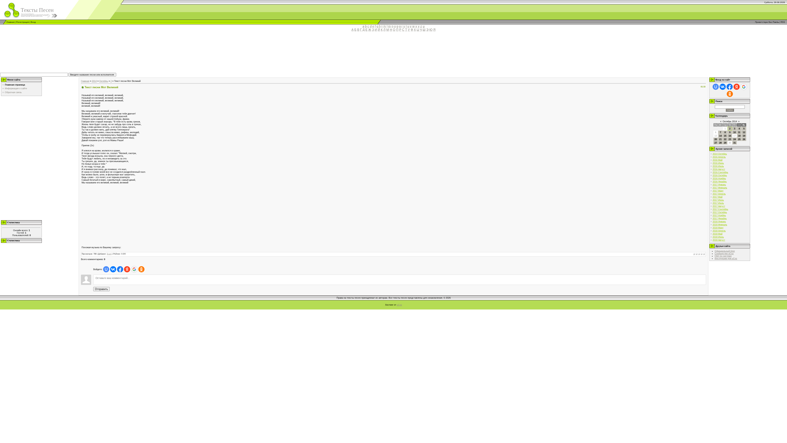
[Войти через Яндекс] (127, 269)
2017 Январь (719, 184)
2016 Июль (718, 166)
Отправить (101, 289)
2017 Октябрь (720, 212)
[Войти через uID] (106, 269)
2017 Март (718, 191)
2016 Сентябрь (720, 172)
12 (744, 132)
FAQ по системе (723, 256)
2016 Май (717, 160)
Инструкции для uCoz (726, 258)
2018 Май (717, 234)
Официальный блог (725, 251)
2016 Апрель (719, 157)
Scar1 (109, 254)
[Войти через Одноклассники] (141, 269)
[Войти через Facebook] (120, 269)
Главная (10, 22)
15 (725, 136)
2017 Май (717, 197)
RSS (783, 22)
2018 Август (719, 240)
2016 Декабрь (720, 181)
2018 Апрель (719, 230)
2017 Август (719, 206)
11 (739, 132)
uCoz (399, 305)
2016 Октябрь (720, 175)
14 (720, 136)
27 (715, 143)
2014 (94, 81)
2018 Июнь (718, 237)
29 (725, 143)
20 (715, 139)
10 (734, 132)
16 (730, 136)
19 (744, 136)
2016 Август (719, 169)
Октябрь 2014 (730, 121)
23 (730, 139)
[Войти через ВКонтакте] (113, 269)
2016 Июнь (718, 163)
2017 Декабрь (720, 218)
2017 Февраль (720, 187)
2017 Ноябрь (719, 215)
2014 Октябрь (720, 154)
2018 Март (718, 227)
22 (725, 139)
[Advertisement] (95, 53)
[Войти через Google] (134, 269)
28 (720, 143)
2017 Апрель (719, 194)
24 (734, 139)
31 (734, 143)
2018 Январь (719, 221)
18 (739, 136)
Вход (33, 22)
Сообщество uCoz (724, 253)
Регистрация (22, 22)
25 (739, 139)
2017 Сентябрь (720, 209)
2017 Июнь (718, 200)
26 (744, 139)
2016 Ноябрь (719, 178)
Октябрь (103, 81)
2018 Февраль (720, 224)
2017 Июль (718, 203)
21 (720, 139)
